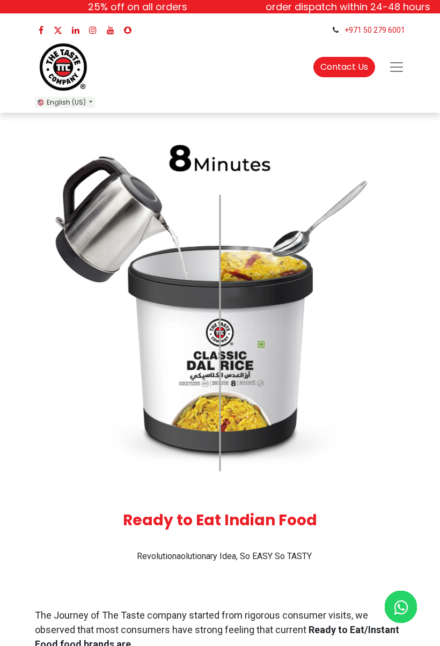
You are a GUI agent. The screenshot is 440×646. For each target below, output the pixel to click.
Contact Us (344, 67)
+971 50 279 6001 (374, 30)
